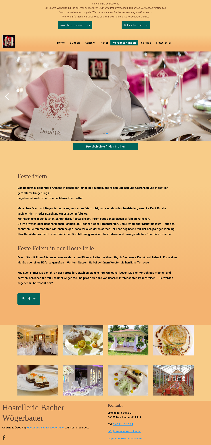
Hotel (104, 42)
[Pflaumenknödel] (83, 340)
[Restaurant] (37, 340)
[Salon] (83, 380)
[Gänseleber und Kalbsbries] (173, 340)
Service (146, 42)
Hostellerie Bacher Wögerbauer (46, 427)
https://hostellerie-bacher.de (125, 438)
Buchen (75, 42)
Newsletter (163, 42)
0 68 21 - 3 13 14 (123, 424)
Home (61, 42)
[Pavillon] (128, 340)
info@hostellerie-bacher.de (124, 431)
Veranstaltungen (124, 42)
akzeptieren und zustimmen (75, 25)
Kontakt (90, 42)
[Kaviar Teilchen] (37, 380)
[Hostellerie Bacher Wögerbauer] (8, 41)
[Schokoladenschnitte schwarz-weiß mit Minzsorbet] (128, 380)
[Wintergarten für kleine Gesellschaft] (173, 380)
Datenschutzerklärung (136, 25)
